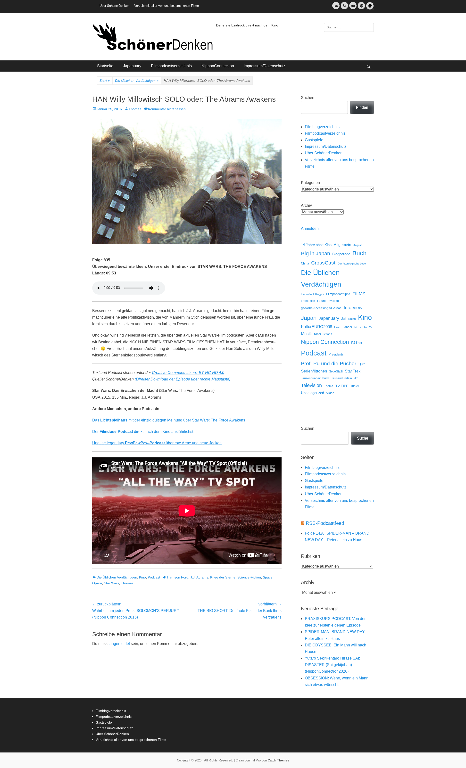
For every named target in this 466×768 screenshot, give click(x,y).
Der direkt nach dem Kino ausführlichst (142, 431)
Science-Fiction (249, 577)
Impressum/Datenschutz (264, 66)
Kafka (352, 319)
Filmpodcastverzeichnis (171, 66)
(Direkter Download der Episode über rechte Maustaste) (182, 379)
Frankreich (308, 300)
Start (105, 81)
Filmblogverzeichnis (322, 127)
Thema (328, 386)
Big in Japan (315, 253)
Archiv (306, 205)
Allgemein (342, 245)
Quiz (361, 364)
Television (311, 385)
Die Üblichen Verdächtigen (137, 81)
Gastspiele (314, 140)
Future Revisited (328, 300)
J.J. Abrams (199, 577)
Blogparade (341, 254)
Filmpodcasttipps (338, 294)
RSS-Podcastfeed (325, 523)
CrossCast (323, 262)
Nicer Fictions (323, 334)
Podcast (154, 577)
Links (337, 327)
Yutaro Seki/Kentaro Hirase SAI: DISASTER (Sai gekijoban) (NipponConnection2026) (332, 664)
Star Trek (352, 371)
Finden (362, 107)
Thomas (135, 109)
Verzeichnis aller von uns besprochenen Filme (166, 6)
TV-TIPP (341, 386)
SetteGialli (336, 371)
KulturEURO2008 (316, 326)
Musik (306, 333)
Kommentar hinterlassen (167, 109)
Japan (308, 317)
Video (330, 393)
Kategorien (310, 183)
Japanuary (132, 66)
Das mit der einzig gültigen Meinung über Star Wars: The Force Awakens (168, 420)
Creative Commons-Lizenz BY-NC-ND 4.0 (188, 373)
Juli (343, 319)
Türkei (354, 386)
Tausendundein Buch (315, 378)
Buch (359, 253)
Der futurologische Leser (352, 263)
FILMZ (358, 293)
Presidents (336, 354)
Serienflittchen (314, 371)
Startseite (105, 66)
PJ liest (356, 343)
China (305, 263)
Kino (142, 577)
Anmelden (310, 228)
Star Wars (111, 583)
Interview (353, 307)
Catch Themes (278, 760)
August (357, 245)
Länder (347, 327)
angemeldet (119, 644)
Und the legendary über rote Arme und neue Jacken (157, 443)
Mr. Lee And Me (363, 327)
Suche (362, 438)
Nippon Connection (325, 342)
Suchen (307, 98)
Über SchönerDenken (114, 6)
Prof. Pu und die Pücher (328, 363)
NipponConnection (217, 66)
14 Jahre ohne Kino (316, 245)
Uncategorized (312, 393)
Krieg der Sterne (222, 577)
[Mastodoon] (369, 8)
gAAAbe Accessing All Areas (321, 308)
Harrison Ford (177, 577)
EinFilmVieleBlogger (312, 294)
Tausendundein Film (344, 378)
